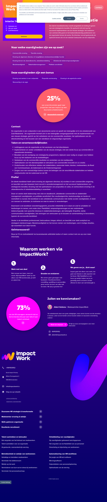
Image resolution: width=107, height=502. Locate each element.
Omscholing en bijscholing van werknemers (64, 447)
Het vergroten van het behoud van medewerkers (18, 440)
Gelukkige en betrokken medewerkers (15, 457)
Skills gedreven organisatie (12, 422)
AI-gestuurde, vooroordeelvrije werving (15, 447)
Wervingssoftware (55, 461)
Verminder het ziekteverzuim (11, 461)
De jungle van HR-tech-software (60, 457)
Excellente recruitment (10, 427)
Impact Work (12, 7)
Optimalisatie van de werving (59, 467)
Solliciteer (24, 36)
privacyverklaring (11, 398)
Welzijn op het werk (8, 464)
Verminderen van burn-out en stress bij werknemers (19, 467)
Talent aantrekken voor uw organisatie (15, 444)
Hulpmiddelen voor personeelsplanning (63, 464)
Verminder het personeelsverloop (13, 471)
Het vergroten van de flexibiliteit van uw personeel (66, 444)
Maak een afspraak (57, 325)
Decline (82, 18)
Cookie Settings (5, 482)
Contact (99, 7)
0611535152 (56, 331)
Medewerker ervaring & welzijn (14, 417)
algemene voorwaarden (13, 402)
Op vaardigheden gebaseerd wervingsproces (65, 440)
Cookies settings (56, 18)
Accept (69, 18)
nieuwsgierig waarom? (55, 114)
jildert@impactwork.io (59, 335)
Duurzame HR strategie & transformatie (17, 411)
